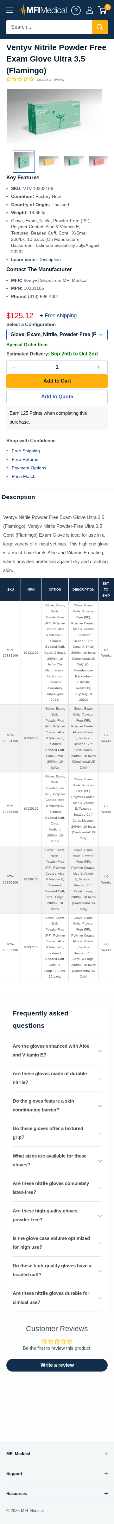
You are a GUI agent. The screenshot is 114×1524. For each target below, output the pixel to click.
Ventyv (31, 280)
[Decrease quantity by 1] (14, 367)
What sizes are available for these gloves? (49, 1160)
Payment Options (29, 467)
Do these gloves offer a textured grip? (48, 1133)
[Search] (100, 27)
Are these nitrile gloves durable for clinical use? (51, 1297)
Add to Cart (57, 381)
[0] (102, 10)
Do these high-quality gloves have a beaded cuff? (52, 1270)
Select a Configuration (31, 324)
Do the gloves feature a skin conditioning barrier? (43, 1105)
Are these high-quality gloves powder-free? (45, 1215)
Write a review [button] (57, 1365)
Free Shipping (26, 450)
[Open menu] (9, 10)
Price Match (23, 476)
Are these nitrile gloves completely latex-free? (51, 1188)
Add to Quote (57, 396)
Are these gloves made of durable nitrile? (50, 1078)
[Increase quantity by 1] (99, 367)
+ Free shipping (58, 315)
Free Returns (25, 459)
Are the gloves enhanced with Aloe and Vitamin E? (51, 1050)
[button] (20, 79)
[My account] (76, 10)
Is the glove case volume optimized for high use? (51, 1242)
